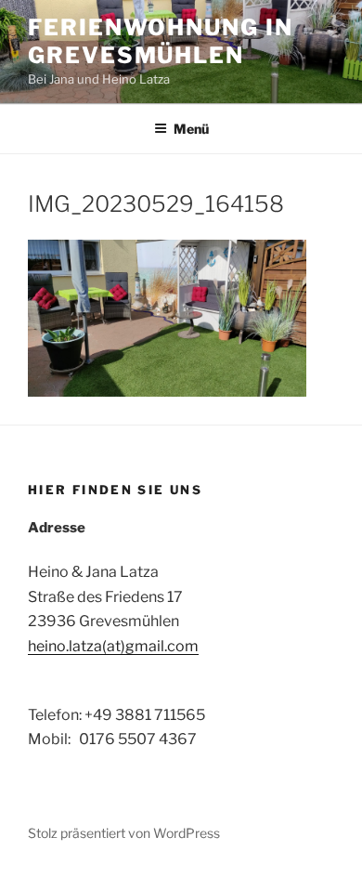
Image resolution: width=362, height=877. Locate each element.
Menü (191, 129)
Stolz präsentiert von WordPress (124, 833)
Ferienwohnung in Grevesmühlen (160, 41)
